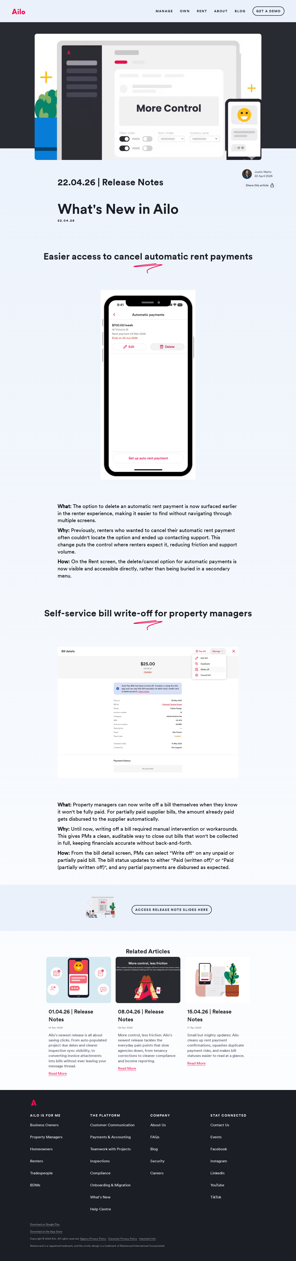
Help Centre (100, 1209)
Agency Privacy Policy (93, 1238)
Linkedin (217, 1173)
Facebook (218, 1149)
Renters (36, 1161)
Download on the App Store (46, 1231)
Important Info (147, 1238)
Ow (184, 11)
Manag (164, 11)
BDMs (35, 1185)
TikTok (215, 1197)
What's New (100, 1197)
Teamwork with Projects (110, 1149)
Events (216, 1137)
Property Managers (46, 1137)
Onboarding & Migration (110, 1185)
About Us (158, 1125)
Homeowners (41, 1149)
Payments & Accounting (110, 1137)
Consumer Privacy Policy (122, 1238)
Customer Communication (112, 1125)
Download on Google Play (45, 1224)
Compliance (100, 1173)
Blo (240, 11)
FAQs (154, 1137)
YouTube (217, 1185)
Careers (156, 1173)
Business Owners (44, 1125)
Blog (154, 1149)
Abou (220, 11)
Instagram (218, 1161)
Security (157, 1161)
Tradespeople (41, 1173)
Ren (202, 11)
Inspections (100, 1161)
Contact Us (219, 1125)
